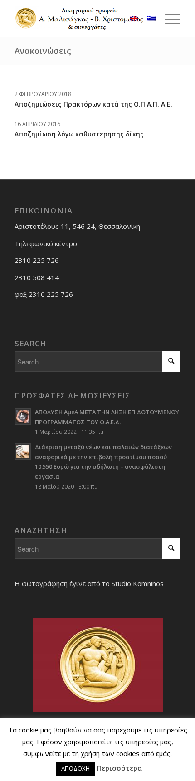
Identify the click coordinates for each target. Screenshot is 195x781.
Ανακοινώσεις (43, 50)
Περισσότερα (119, 767)
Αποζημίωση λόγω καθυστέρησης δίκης (79, 134)
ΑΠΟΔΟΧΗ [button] (75, 768)
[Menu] (168, 18)
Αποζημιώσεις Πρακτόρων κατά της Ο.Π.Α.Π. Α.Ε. (93, 104)
